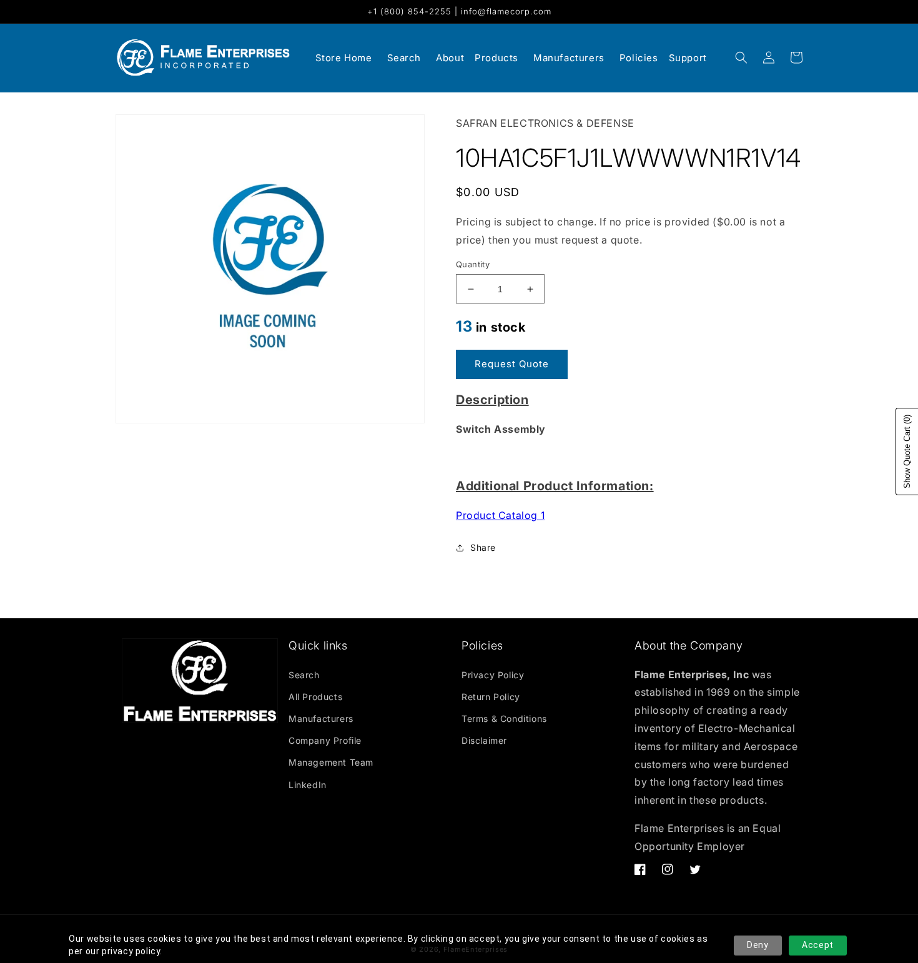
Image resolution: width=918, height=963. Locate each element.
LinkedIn (308, 784)
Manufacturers (321, 718)
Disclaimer (484, 740)
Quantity (473, 264)
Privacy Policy (492, 674)
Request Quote (512, 364)
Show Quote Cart (907, 451)
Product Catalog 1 (500, 515)
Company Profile (325, 740)
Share (483, 547)
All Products (315, 696)
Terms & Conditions (504, 718)
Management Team (331, 762)
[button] (741, 57)
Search (304, 674)
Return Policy (490, 696)
